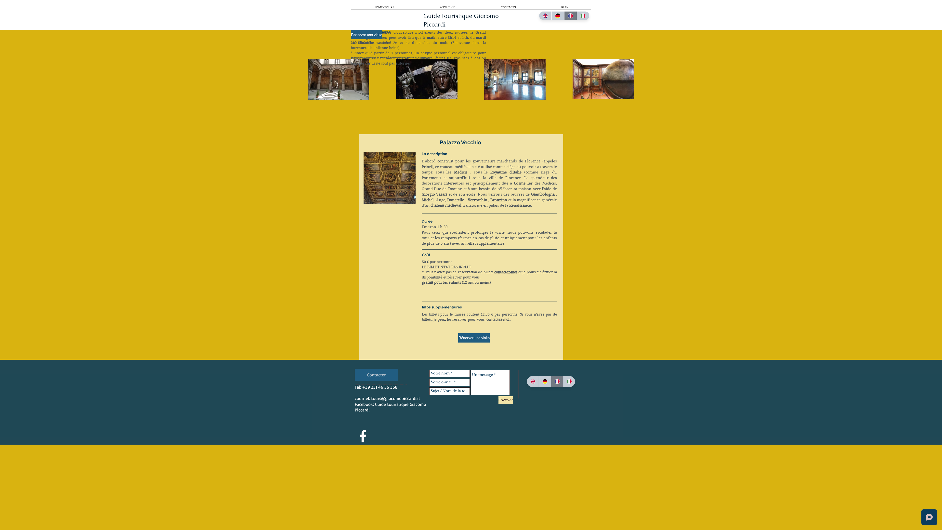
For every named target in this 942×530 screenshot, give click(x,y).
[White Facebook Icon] (363, 436)
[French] (570, 16)
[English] (545, 16)
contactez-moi (505, 272)
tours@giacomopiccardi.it (395, 398)
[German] (557, 16)
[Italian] (583, 16)
